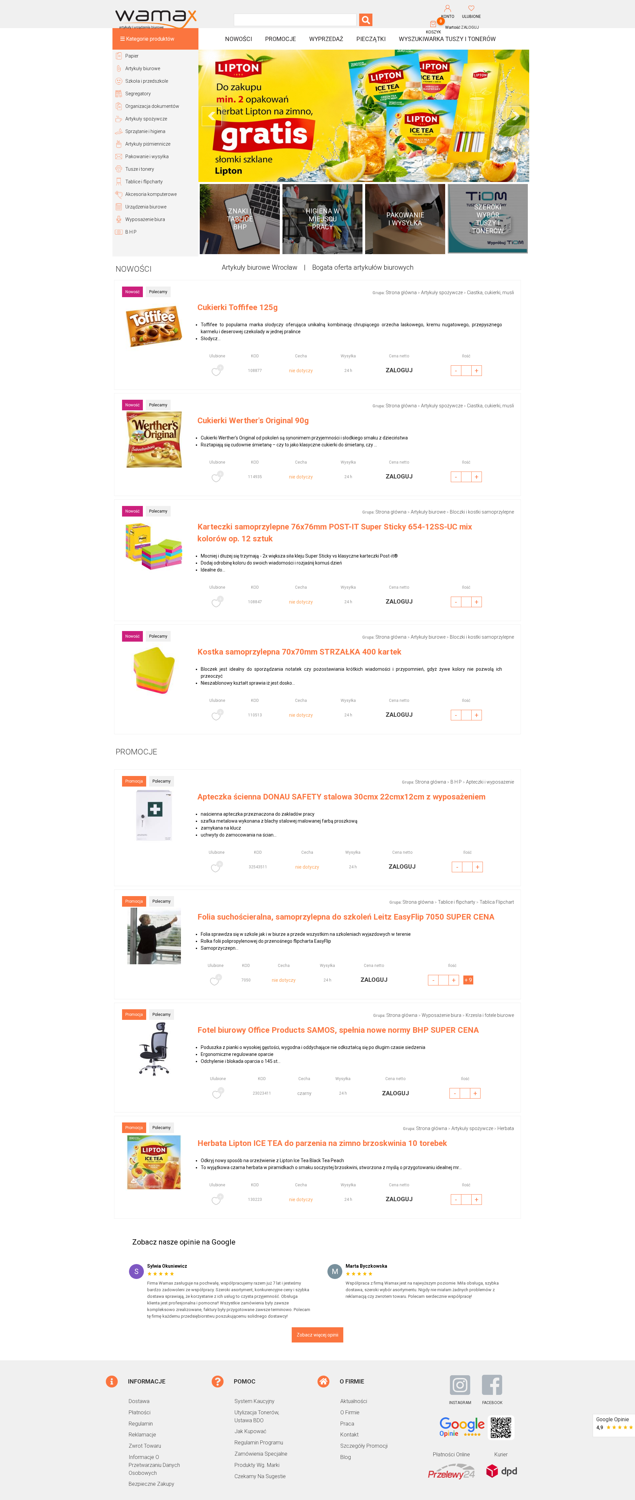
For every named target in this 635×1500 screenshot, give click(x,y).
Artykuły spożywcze (146, 118)
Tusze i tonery (139, 169)
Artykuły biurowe (142, 68)
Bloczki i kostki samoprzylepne (482, 512)
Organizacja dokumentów (152, 106)
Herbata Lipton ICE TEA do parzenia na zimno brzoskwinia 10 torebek (322, 1143)
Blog (345, 1457)
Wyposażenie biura (145, 219)
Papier (132, 56)
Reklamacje (142, 1435)
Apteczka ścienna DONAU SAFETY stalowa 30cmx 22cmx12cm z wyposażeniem (341, 796)
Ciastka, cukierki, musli (490, 292)
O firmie (350, 1412)
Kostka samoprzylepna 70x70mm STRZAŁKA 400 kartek (299, 652)
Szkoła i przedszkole (146, 81)
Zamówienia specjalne (260, 1454)
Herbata (505, 1128)
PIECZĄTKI (371, 38)
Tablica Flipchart (497, 902)
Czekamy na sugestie (260, 1476)
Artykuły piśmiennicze (147, 144)
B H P (131, 232)
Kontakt (349, 1435)
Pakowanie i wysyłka (147, 156)
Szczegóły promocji (364, 1446)
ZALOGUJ (470, 27)
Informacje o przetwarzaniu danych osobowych (154, 1465)
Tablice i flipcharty (144, 181)
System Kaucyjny (254, 1401)
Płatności (139, 1412)
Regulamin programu (258, 1442)
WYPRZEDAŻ (326, 38)
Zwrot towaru (145, 1446)
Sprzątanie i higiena (145, 131)
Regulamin (141, 1424)
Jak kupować (250, 1431)
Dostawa (139, 1401)
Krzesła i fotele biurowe (490, 1015)
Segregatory (138, 93)
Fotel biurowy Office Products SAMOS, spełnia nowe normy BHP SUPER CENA (338, 1030)
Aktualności (353, 1401)
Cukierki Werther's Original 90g (253, 420)
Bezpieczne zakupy (151, 1484)
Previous (212, 116)
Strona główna (401, 292)
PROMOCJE (280, 38)
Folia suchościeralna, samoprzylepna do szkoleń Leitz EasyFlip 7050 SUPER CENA (345, 917)
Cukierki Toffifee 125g (237, 307)
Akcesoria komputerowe (151, 194)
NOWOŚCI (238, 38)
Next (516, 116)
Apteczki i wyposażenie (490, 782)
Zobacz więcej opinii (317, 1335)
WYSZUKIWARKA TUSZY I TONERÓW (447, 38)
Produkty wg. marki (256, 1465)
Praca (347, 1424)
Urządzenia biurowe (145, 206)
